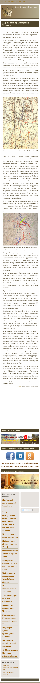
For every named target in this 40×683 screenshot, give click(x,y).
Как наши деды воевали (10, 668)
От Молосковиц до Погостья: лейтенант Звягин (10, 653)
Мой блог (6, 665)
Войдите (19, 386)
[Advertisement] (20, 408)
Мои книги (6, 670)
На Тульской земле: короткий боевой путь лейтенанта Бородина (9, 506)
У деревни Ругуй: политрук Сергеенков (9, 598)
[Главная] (7, 17)
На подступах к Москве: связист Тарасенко (9, 588)
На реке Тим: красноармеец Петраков (8, 608)
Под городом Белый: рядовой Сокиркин (9, 643)
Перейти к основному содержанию (12, 1)
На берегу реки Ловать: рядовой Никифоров (9, 544)
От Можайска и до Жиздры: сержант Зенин (10, 553)
